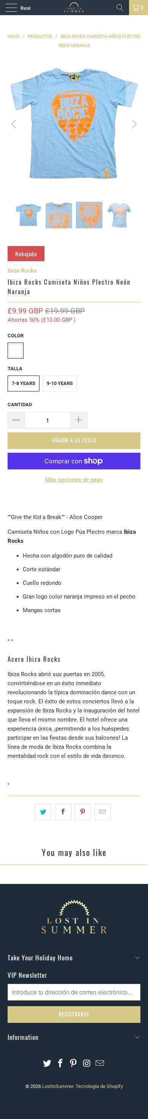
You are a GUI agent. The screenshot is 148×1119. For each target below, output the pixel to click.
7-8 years (23, 383)
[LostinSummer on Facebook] (60, 1064)
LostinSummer (57, 1086)
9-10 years (60, 383)
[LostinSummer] (74, 7)
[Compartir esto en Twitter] (43, 812)
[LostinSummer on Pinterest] (73, 1064)
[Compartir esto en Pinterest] (83, 812)
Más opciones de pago (74, 479)
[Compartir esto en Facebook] (63, 812)
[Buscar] (120, 7)
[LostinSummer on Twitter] (47, 1064)
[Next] (133, 124)
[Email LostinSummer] (100, 1064)
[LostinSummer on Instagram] (87, 1064)
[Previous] (14, 124)
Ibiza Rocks (22, 270)
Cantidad (20, 404)
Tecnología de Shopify (99, 1086)
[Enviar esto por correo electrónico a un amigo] (102, 812)
